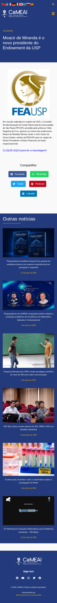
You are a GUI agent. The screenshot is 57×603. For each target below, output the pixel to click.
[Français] (10, 4)
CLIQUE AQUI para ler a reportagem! (25, 150)
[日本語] (21, 4)
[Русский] (28, 4)
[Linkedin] (17, 577)
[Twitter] (34, 577)
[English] (7, 4)
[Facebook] (39, 577)
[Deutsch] (14, 4)
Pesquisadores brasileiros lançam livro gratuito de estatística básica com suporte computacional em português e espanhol (28, 264)
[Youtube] (22, 577)
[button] (53, 13)
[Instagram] (28, 577)
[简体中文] (3, 4)
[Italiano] (17, 4)
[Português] (25, 4)
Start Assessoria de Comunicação (28, 595)
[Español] (32, 4)
